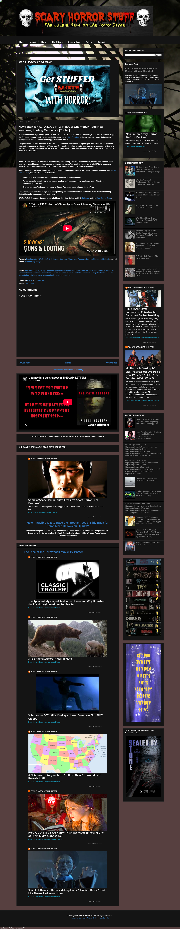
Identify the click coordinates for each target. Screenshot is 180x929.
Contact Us (104, 918)
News (43, 42)
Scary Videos (74, 42)
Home (22, 42)
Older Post (111, 363)
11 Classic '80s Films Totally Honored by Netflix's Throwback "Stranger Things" (148, 169)
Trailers (89, 42)
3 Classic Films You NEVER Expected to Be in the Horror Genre (148, 195)
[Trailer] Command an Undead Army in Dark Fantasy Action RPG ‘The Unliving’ (148, 493)
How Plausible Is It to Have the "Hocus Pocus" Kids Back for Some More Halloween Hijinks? (68, 524)
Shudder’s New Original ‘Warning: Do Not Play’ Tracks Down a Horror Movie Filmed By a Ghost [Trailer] (148, 533)
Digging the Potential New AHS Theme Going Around (147, 479)
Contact (101, 42)
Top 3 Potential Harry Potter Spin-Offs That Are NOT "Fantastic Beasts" (147, 245)
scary (33, 283)
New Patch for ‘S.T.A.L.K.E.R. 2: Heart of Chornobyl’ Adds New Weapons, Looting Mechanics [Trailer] (67, 259)
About (33, 42)
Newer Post (24, 363)
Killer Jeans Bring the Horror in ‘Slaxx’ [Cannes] (148, 543)
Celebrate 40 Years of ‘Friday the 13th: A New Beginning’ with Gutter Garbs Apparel (148, 421)
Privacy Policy (92, 918)
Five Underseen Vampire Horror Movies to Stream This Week (141, 69)
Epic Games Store (103, 198)
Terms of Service (78, 918)
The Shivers (57, 42)
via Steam (85, 198)
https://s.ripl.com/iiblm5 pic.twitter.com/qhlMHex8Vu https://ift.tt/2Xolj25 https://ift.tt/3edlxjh (148, 435)
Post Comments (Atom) (73, 370)
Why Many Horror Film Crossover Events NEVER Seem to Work (146, 220)
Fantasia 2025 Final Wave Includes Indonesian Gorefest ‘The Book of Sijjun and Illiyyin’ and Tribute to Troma (148, 520)
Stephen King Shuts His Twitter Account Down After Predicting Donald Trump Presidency (147, 234)
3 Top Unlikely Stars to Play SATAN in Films (147, 257)
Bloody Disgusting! (33, 262)
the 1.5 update (73, 137)
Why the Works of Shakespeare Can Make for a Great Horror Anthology (148, 182)
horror (27, 283)
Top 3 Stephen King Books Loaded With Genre (147, 206)
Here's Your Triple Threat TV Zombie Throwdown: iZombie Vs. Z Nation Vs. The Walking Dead (148, 272)
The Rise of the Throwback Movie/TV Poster (53, 552)
